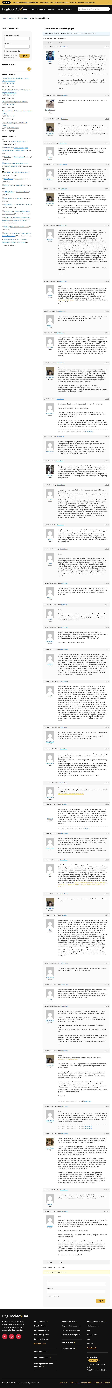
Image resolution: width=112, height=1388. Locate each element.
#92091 (107, 549)
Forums (11, 18)
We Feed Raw (92, 1335)
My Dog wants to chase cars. (19, 227)
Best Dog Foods (37, 9)
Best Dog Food (40, 1326)
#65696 (107, 311)
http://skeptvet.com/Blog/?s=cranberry (71, 794)
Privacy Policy (86, 1383)
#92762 (107, 1051)
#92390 (107, 783)
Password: (8, 43)
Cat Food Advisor (31, 2)
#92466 (107, 833)
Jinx (88, 1339)
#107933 (106, 1106)
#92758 (107, 1006)
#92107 (107, 583)
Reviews (51, 9)
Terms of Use (74, 1383)
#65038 (107, 281)
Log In (100, 1301)
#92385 (107, 681)
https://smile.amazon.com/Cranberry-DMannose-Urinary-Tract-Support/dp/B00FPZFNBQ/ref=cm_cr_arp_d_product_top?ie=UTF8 (82, 885)
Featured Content (68, 1349)
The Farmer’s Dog (93, 1326)
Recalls (60, 9)
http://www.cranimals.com (66, 300)
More (68, 9)
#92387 (107, 727)
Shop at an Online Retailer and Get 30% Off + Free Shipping (96, 1367)
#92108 (107, 605)
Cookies (107, 1383)
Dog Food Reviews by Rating (71, 1330)
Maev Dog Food (19, 157)
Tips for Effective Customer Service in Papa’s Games (17, 112)
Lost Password (9, 58)
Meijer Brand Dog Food (20, 172)
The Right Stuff (20, 185)
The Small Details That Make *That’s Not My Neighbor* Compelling (16, 91)
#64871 (107, 165)
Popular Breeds (67, 1342)
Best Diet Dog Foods (41, 1357)
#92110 (107, 649)
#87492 (107, 485)
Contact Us (98, 1383)
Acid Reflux (18, 198)
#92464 (107, 804)
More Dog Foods (40, 1343)
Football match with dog (22, 205)
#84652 (107, 363)
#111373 (106, 1190)
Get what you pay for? (20, 141)
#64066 (107, 143)
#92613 (107, 860)
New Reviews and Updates (71, 1335)
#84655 (107, 399)
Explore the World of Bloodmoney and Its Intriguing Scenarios (15, 79)
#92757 (107, 985)
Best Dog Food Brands (95, 1321)
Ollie (88, 1330)
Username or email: (11, 35)
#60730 (107, 47)
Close (108, 2)
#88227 (107, 525)
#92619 (107, 894)
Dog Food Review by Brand (71, 1326)
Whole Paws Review (22, 192)
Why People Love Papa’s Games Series (15, 102)
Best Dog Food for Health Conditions (43, 1365)
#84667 (107, 461)
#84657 (107, 437)
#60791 (107, 95)
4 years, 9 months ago (81, 33)
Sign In (24, 56)
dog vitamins (19, 179)
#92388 (107, 749)
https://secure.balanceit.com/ (67, 1060)
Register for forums (10, 55)
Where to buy (92, 1358)
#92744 (107, 963)
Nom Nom (90, 1343)
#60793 (107, 119)
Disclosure (63, 1383)
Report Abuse (63, 47)
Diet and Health (22, 18)
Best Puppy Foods (40, 1351)
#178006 (106, 1211)
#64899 (107, 189)
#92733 (107, 915)
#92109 (107, 627)
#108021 (106, 1134)
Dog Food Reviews (68, 1321)
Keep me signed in (13, 51)
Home (4, 18)
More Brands (91, 1348)
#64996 (107, 225)
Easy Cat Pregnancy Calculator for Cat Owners (14, 124)
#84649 (107, 333)
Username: (50, 1281)
